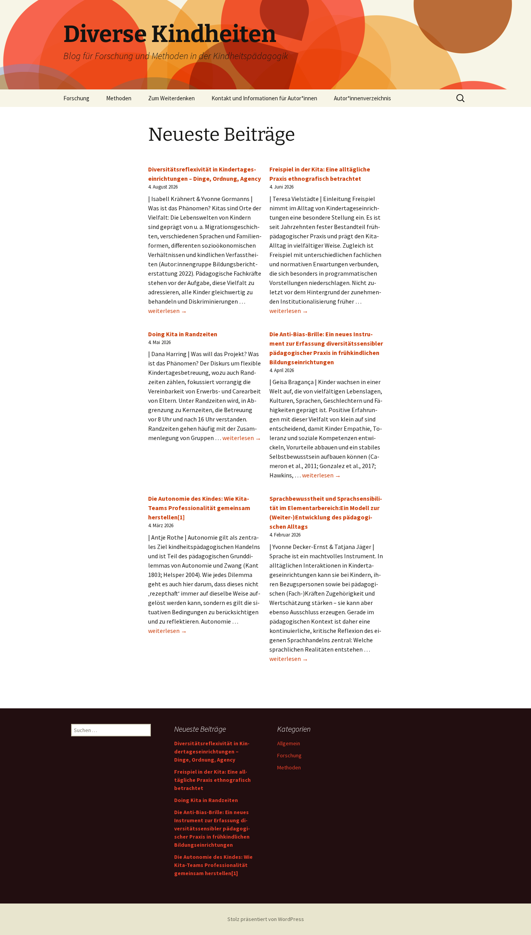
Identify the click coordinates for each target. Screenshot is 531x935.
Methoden (118, 98)
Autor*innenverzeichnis (362, 98)
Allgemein (288, 743)
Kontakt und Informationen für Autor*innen (264, 98)
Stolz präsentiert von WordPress (265, 919)
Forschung (76, 98)
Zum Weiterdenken (171, 98)
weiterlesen (167, 311)
